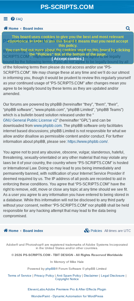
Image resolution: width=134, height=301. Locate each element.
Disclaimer (91, 275)
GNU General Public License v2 (30, 120)
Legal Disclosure (113, 275)
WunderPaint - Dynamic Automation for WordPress (67, 296)
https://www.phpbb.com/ (88, 141)
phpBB (50, 268)
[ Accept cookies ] (68, 59)
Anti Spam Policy (69, 275)
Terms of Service (19, 275)
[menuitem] (16, 19)
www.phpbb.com (48, 125)
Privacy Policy (44, 275)
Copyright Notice (67, 279)
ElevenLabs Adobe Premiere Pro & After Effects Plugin (67, 289)
